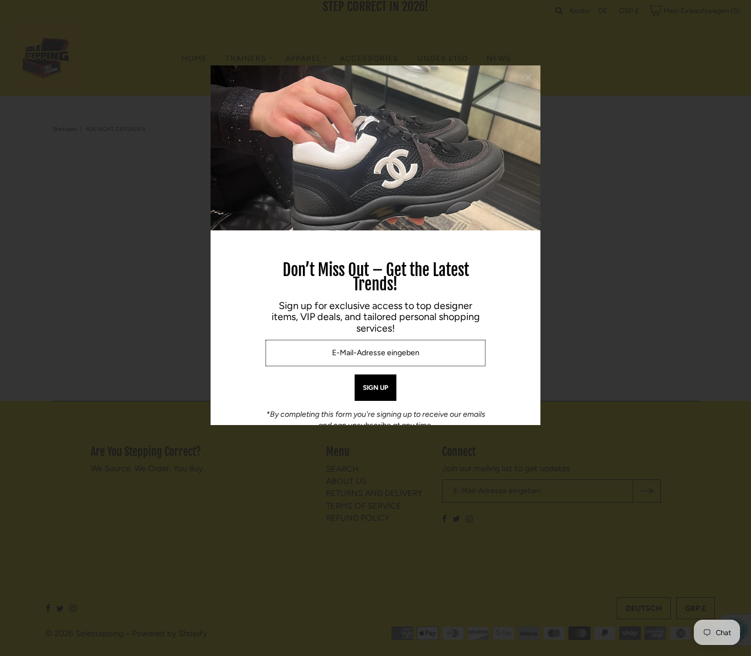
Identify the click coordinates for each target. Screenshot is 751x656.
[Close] (528, 77)
